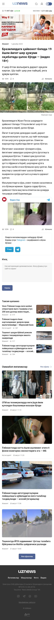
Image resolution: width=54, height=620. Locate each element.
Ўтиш (9, 249)
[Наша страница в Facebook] (29, 596)
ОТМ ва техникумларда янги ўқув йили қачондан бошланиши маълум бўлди (22, 404)
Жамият (5, 44)
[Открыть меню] (3, 4)
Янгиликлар (13, 578)
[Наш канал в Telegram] (24, 596)
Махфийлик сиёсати (27, 602)
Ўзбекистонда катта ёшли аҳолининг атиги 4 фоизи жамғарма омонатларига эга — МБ (25, 449)
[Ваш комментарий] (27, 272)
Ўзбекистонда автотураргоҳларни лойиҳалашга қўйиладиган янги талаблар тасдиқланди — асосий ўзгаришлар (24, 496)
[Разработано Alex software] (27, 614)
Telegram (21, 240)
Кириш (7, 288)
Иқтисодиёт (6, 455)
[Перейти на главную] (20, 3)
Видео (43, 578)
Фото (36, 578)
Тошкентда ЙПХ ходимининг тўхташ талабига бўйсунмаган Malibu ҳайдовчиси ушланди (26, 542)
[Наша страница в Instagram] (18, 596)
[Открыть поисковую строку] (36, 3)
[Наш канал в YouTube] (35, 596)
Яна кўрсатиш (27, 556)
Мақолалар (26, 578)
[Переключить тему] (49, 3)
